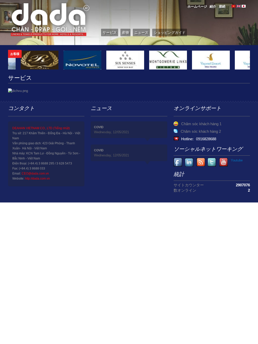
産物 (125, 32)
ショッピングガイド (169, 32)
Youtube (189, 162)
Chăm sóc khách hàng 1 (201, 124)
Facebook (178, 162)
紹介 (213, 6)
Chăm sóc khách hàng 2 (201, 131)
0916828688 (206, 139)
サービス (110, 32)
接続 (222, 6)
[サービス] (244, 6)
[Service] (239, 6)
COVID (99, 127)
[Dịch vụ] (234, 6)
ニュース (141, 32)
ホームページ (197, 6)
